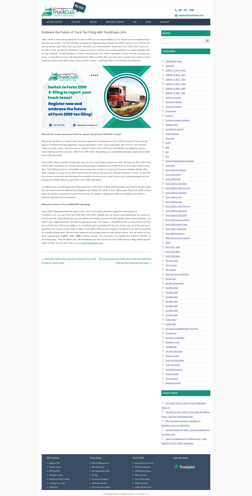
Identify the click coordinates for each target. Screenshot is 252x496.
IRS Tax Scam (171, 265)
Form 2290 (170, 165)
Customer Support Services (177, 120)
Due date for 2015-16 (174, 129)
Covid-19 (169, 115)
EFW (167, 147)
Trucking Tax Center (57, 483)
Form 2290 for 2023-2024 (176, 215)
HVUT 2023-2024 (173, 256)
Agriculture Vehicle (174, 102)
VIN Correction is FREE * (101, 487)
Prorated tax (171, 333)
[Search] (207, 41)
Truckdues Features (174, 369)
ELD (167, 156)
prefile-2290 (171, 324)
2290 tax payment (173, 97)
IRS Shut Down (172, 260)
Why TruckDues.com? (100, 463)
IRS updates (171, 269)
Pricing (93, 22)
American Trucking (174, 106)
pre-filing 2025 (172, 310)
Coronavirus (171, 111)
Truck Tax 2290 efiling (175, 360)
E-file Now (170, 138)
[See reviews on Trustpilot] (184, 468)
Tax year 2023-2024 (174, 351)
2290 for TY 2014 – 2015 (176, 70)
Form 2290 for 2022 (174, 201)
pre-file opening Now (175, 283)
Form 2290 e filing (142, 479)
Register (164, 22)
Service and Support (100, 479)
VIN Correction (172, 378)
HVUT (168, 242)
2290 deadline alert (174, 61)
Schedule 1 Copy (55, 475)
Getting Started (54, 22)
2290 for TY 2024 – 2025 (176, 88)
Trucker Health (172, 374)
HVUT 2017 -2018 (173, 247)
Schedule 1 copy (173, 342)
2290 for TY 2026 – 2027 (176, 93)
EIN (167, 152)
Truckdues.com (142, 494)
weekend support (173, 383)
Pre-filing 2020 (172, 292)
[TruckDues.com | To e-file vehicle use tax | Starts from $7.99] (64, 10)
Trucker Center (55, 467)
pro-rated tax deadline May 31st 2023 (182, 328)
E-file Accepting (172, 133)
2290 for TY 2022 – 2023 (176, 79)
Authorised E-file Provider (59, 479)
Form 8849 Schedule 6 (175, 233)
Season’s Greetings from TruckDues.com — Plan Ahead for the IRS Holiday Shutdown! (184, 441)
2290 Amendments (142, 467)
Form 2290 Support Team (177, 224)
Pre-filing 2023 (172, 301)
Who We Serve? (98, 467)
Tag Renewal (171, 346)
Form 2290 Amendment (176, 170)
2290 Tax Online (141, 483)
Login (148, 22)
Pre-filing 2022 (172, 297)
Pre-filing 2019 (172, 288)
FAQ (134, 22)
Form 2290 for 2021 (174, 197)
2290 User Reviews (99, 483)
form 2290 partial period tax (178, 220)
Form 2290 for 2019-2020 (176, 183)
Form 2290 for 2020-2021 (176, 192)
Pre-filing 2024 (172, 306)
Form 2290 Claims (173, 174)
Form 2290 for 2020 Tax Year (178, 188)
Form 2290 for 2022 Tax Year (178, 206)
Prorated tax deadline (175, 337)
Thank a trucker (172, 355)
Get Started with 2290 (101, 471)
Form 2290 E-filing (173, 179)
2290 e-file (170, 65)
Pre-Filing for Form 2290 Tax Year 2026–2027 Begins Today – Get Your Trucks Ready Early (185, 414)
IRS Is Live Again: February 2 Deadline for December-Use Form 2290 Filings (181, 423)
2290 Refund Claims (143, 471)
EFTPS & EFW (54, 471)
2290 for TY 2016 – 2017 (176, 75)
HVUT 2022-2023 (173, 251)
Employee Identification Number (180, 161)
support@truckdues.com (190, 15)
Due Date (76, 22)
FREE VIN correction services (178, 238)
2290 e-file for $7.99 (143, 487)
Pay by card (171, 278)
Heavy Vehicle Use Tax (144, 463)
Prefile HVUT (171, 319)
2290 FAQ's (53, 487)
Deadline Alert (172, 124)
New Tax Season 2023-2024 (177, 274)
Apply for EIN (54, 463)
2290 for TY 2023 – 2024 (176, 84)
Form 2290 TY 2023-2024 (176, 229)
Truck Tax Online (173, 365)
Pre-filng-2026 (171, 315)
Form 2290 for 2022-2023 (176, 210)
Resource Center (115, 22)
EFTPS (168, 143)
